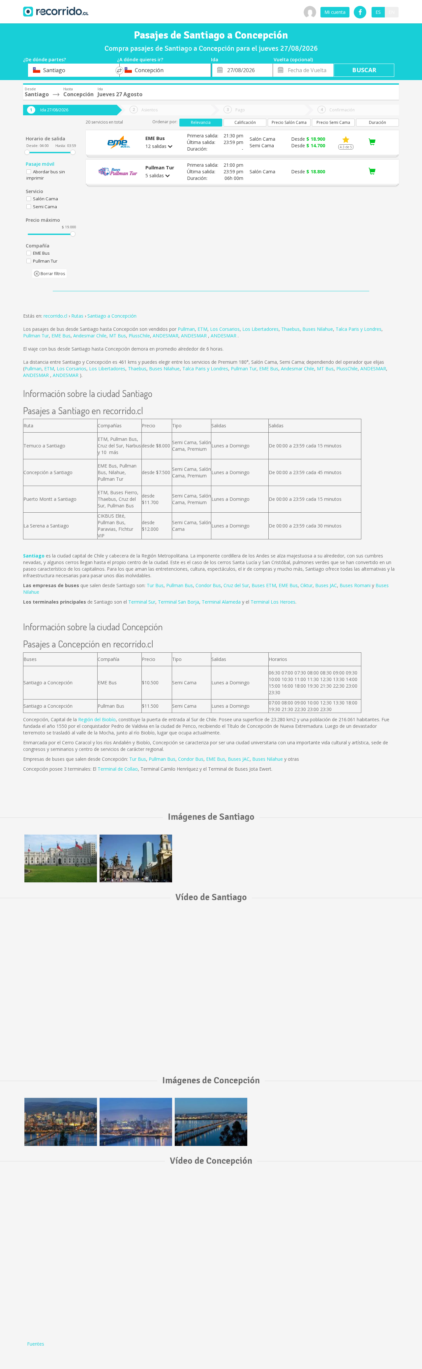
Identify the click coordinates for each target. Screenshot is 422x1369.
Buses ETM (264, 585)
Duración (377, 122)
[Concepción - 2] (60, 1122)
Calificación (245, 122)
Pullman (186, 329)
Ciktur (306, 585)
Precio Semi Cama (333, 122)
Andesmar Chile (89, 335)
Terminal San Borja (178, 602)
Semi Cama (45, 207)
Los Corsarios (225, 329)
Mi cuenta (335, 12)
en (391, 12)
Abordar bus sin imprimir (45, 175)
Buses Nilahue (317, 329)
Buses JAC (326, 585)
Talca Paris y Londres (358, 329)
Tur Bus (155, 585)
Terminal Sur (141, 602)
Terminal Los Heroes (273, 602)
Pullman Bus (179, 585)
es (378, 12)
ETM (202, 329)
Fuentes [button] (35, 1344)
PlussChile (139, 335)
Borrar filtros (52, 273)
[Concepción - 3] (135, 1122)
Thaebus (290, 329)
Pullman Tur (36, 335)
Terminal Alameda (221, 602)
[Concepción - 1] (211, 1122)
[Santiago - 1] (60, 858)
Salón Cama (45, 199)
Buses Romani (355, 585)
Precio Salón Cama (289, 122)
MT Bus (117, 335)
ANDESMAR (165, 335)
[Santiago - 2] (135, 858)
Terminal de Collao (118, 769)
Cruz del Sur (236, 585)
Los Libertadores (260, 329)
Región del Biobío (97, 719)
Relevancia (201, 122)
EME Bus (61, 335)
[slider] (27, 152)
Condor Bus (208, 585)
